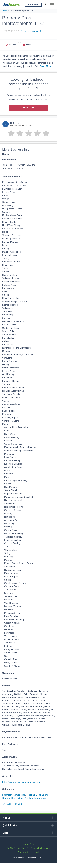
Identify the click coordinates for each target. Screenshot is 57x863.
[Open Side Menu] (52, 4)
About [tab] (6, 817)
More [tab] (6, 832)
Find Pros (28, 107)
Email (28, 44)
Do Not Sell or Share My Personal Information (28, 848)
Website (12, 44)
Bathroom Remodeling (13, 795)
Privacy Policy (28, 844)
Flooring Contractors (37, 795)
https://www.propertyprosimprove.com (21, 782)
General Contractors (12, 798)
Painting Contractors (35, 798)
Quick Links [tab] (10, 825)
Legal (36, 852)
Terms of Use (24, 852)
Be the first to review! (31, 31)
